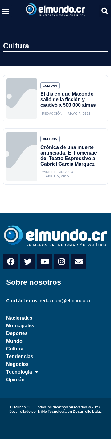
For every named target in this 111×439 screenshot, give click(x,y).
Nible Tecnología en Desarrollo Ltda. (69, 411)
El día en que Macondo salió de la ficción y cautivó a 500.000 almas (68, 99)
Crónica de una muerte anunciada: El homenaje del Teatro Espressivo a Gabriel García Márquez (68, 156)
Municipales (20, 325)
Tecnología (19, 372)
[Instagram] (61, 261)
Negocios (17, 364)
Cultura (16, 46)
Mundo (14, 341)
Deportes (17, 333)
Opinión (15, 379)
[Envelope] (78, 261)
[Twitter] (27, 261)
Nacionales (19, 318)
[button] (6, 11)
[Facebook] (10, 261)
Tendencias (19, 356)
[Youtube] (44, 261)
